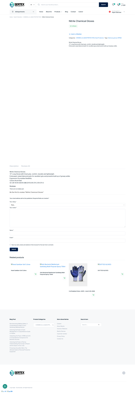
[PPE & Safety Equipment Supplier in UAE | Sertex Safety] (17, 5)
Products (57, 11)
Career (81, 11)
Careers (59, 323)
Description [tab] (14, 166)
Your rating (13, 201)
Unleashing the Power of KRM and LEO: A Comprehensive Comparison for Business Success (20, 337)
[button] (75, 34)
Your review (13, 207)
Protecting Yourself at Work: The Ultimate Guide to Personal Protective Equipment (20, 350)
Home (41, 11)
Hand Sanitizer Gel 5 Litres (18, 270)
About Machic (61, 326)
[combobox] (43, 325)
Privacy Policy (61, 336)
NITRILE (120, 38)
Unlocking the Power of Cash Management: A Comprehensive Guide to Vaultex (20, 331)
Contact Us (60, 338)
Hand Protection (18, 17)
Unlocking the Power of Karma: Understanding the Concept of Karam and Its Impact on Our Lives (20, 343)
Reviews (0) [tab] (25, 166)
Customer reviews (62, 333)
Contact (73, 11)
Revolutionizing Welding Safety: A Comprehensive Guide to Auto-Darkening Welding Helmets (19, 325)
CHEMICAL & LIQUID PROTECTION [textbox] (44, 325)
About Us (49, 11)
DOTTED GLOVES (103, 270)
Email (11, 237)
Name (12, 230)
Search (103, 4)
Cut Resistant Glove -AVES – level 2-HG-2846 (82, 291)
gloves (115, 38)
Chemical (110, 38)
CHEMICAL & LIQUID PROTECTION (32, 17)
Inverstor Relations (62, 328)
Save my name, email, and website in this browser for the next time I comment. (33, 245)
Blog (66, 11)
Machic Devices (61, 331)
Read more (35, 274)
